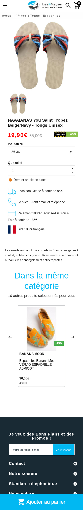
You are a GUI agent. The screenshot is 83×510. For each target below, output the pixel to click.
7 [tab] (51, 412)
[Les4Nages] (44, 5)
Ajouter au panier (41, 502)
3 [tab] (26, 412)
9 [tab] (63, 412)
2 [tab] (20, 412)
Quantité (15, 163)
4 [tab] (32, 412)
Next (73, 337)
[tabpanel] (41, 346)
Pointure (15, 144)
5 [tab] (38, 412)
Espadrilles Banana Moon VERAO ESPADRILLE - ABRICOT (37, 364)
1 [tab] (14, 412)
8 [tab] (57, 412)
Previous (10, 337)
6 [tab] (45, 412)
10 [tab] (69, 412)
